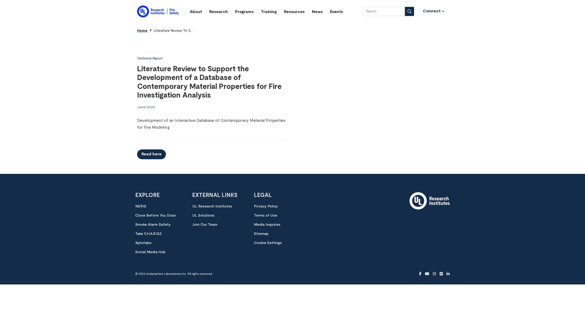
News (317, 12)
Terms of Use (265, 215)
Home (142, 30)
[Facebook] (420, 274)
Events (336, 12)
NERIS (140, 206)
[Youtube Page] (427, 274)
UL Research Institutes (212, 206)
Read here (151, 154)
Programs (244, 12)
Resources (294, 12)
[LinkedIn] (448, 274)
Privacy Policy (266, 206)
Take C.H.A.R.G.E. (148, 234)
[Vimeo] (441, 274)
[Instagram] (434, 274)
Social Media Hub (150, 252)
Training (269, 12)
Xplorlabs (143, 243)
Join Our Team (205, 224)
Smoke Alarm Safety (153, 224)
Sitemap (261, 234)
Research (218, 12)
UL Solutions (203, 215)
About (196, 12)
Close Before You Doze (155, 215)
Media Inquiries (267, 224)
